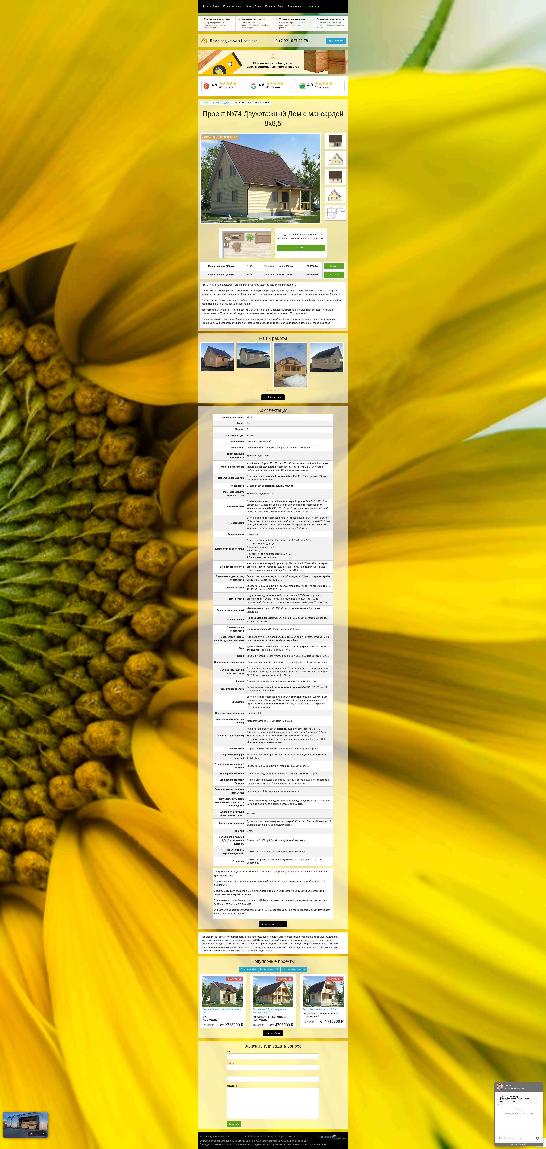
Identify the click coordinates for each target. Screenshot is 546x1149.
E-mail (229, 1074)
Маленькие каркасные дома (294, 969)
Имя (228, 1051)
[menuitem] (211, 6)
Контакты (314, 6)
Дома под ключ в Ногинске (233, 40)
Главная (205, 103)
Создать (301, 248)
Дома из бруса (211, 6)
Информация (294, 6)
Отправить (234, 1124)
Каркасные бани (274, 6)
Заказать (334, 266)
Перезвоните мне (336, 40)
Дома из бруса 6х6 (248, 969)
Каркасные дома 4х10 (269, 969)
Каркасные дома (232, 6)
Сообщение (232, 1086)
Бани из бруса (253, 6)
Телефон (230, 1063)
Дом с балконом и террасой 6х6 (320, 1009)
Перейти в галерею (273, 397)
